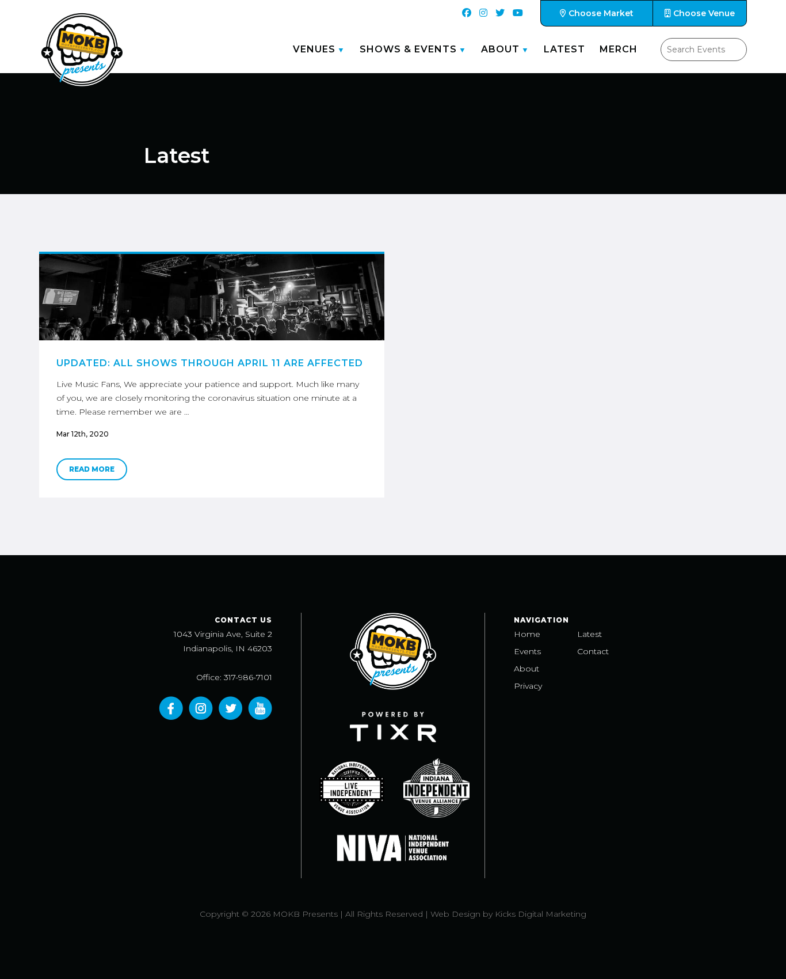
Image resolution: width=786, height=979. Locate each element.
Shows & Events (408, 49)
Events (527, 651)
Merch (619, 49)
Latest (564, 49)
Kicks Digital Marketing (540, 914)
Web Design (455, 914)
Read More (92, 469)
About (500, 49)
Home (527, 634)
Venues (314, 49)
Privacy (528, 686)
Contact (593, 651)
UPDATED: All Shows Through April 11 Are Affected (209, 363)
